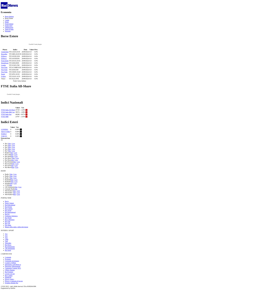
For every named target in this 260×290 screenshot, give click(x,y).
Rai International (10, 212)
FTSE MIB (4, 116)
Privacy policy (9, 279)
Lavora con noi (10, 274)
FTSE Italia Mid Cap (8, 112)
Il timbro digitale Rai (11, 283)
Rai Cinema (8, 209)
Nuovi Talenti (9, 203)
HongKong (4, 63)
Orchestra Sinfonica (11, 216)
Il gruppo (8, 259)
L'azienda (8, 257)
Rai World (8, 218)
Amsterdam (5, 52)
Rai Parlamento (10, 247)
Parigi (3, 74)
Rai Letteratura (9, 220)
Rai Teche (8, 210)
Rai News (8, 245)
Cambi (7, 20)
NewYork (4, 67)
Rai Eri (7, 214)
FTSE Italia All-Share (8, 110)
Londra (3, 65)
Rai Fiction (8, 207)
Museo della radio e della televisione (16, 227)
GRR (6, 239)
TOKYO (4, 136)
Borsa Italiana (9, 16)
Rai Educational (10, 205)
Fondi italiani (9, 24)
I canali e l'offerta (10, 263)
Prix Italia (8, 225)
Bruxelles (4, 54)
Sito (9, 143)
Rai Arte (7, 221)
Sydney (3, 76)
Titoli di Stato (9, 29)
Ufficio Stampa (10, 270)
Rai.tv (7, 201)
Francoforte (5, 61)
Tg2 (6, 236)
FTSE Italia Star (6, 114)
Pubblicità (8, 277)
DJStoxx (4, 56)
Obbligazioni (9, 27)
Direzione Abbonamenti (12, 266)
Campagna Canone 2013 (13, 268)
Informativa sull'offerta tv (13, 264)
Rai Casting (8, 275)
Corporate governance (12, 261)
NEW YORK (5, 132)
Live (13, 143)
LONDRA (4, 129)
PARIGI (3, 134)
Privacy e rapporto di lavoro (14, 281)
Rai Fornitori (9, 272)
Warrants (8, 31)
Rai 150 (7, 223)
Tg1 (6, 234)
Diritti (7, 22)
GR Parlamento (10, 248)
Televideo (8, 243)
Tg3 (6, 237)
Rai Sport (8, 250)
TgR (6, 241)
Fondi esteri (8, 26)
